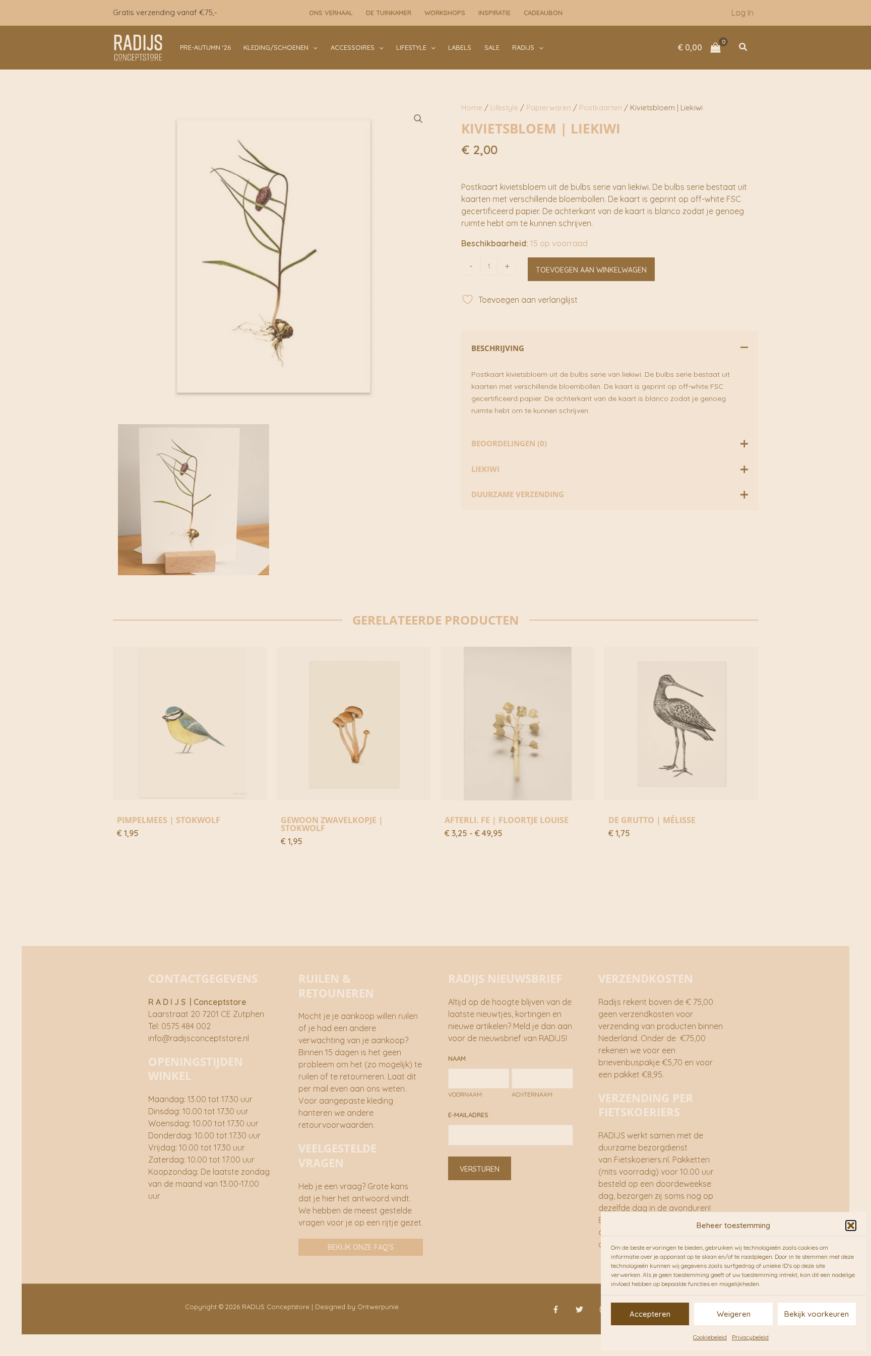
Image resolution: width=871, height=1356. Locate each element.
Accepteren (650, 1314)
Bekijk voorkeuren (816, 1314)
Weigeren (734, 1314)
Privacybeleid (750, 1337)
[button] (851, 1226)
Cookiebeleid (710, 1337)
